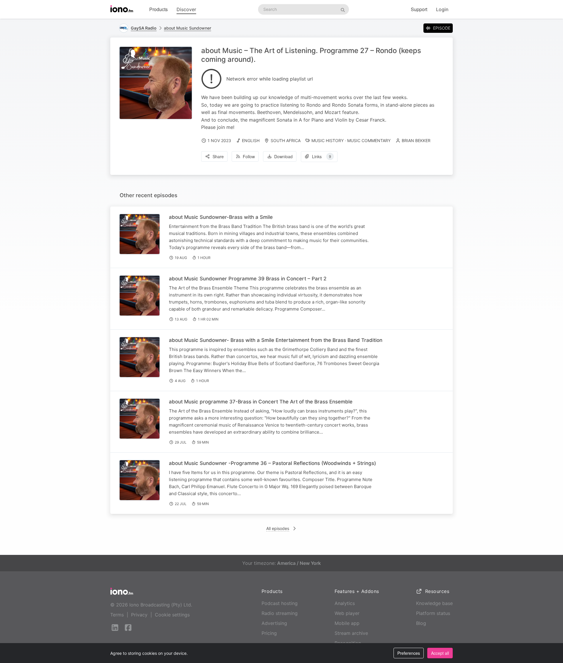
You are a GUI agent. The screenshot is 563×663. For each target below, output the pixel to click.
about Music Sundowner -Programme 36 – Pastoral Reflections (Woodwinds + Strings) (272, 463)
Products (158, 9)
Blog (421, 623)
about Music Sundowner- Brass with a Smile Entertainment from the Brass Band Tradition (275, 340)
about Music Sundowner (187, 27)
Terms (117, 615)
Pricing (269, 633)
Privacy (139, 615)
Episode (441, 27)
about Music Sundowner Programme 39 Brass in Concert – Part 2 (247, 279)
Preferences (408, 653)
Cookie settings (172, 615)
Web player (347, 613)
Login (442, 9)
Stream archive (351, 633)
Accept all (440, 653)
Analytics (345, 603)
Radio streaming (280, 613)
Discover (186, 9)
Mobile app (347, 623)
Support (419, 9)
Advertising (274, 623)
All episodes (277, 528)
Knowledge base (434, 603)
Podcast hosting (280, 603)
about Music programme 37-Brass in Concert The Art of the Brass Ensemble (260, 402)
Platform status (433, 613)
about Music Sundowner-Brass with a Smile (221, 217)
